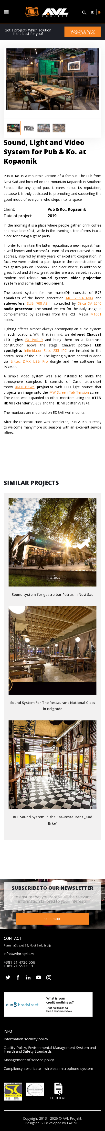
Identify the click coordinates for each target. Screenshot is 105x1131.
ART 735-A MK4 (79, 298)
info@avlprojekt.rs (19, 953)
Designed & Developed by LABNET (52, 1123)
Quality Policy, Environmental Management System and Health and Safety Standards (50, 1049)
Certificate (58, 1098)
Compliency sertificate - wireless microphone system (48, 1068)
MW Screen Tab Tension (69, 392)
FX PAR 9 (33, 339)
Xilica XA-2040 (89, 303)
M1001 (95, 314)
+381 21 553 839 (18, 965)
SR (92, 12)
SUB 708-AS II (39, 303)
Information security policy (26, 1038)
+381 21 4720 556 (19, 962)
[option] (13, 128)
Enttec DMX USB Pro (29, 361)
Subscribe (52, 919)
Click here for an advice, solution (82, 32)
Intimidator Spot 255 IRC (45, 350)
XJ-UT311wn (24, 387)
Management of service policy (29, 1059)
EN (99, 12)
